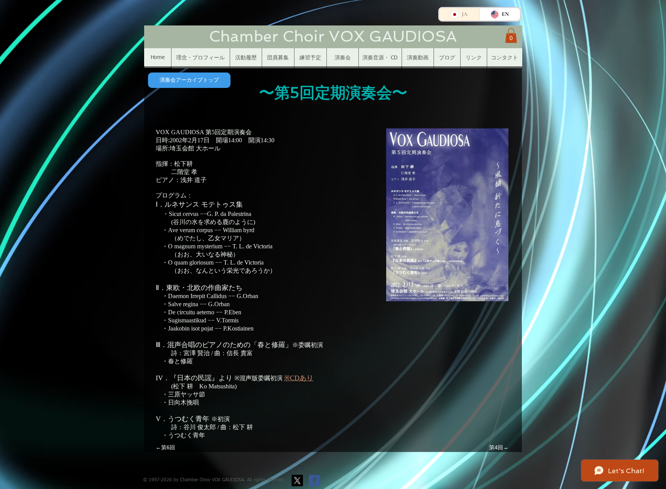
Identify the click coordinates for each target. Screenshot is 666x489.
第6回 (168, 447)
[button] (511, 35)
